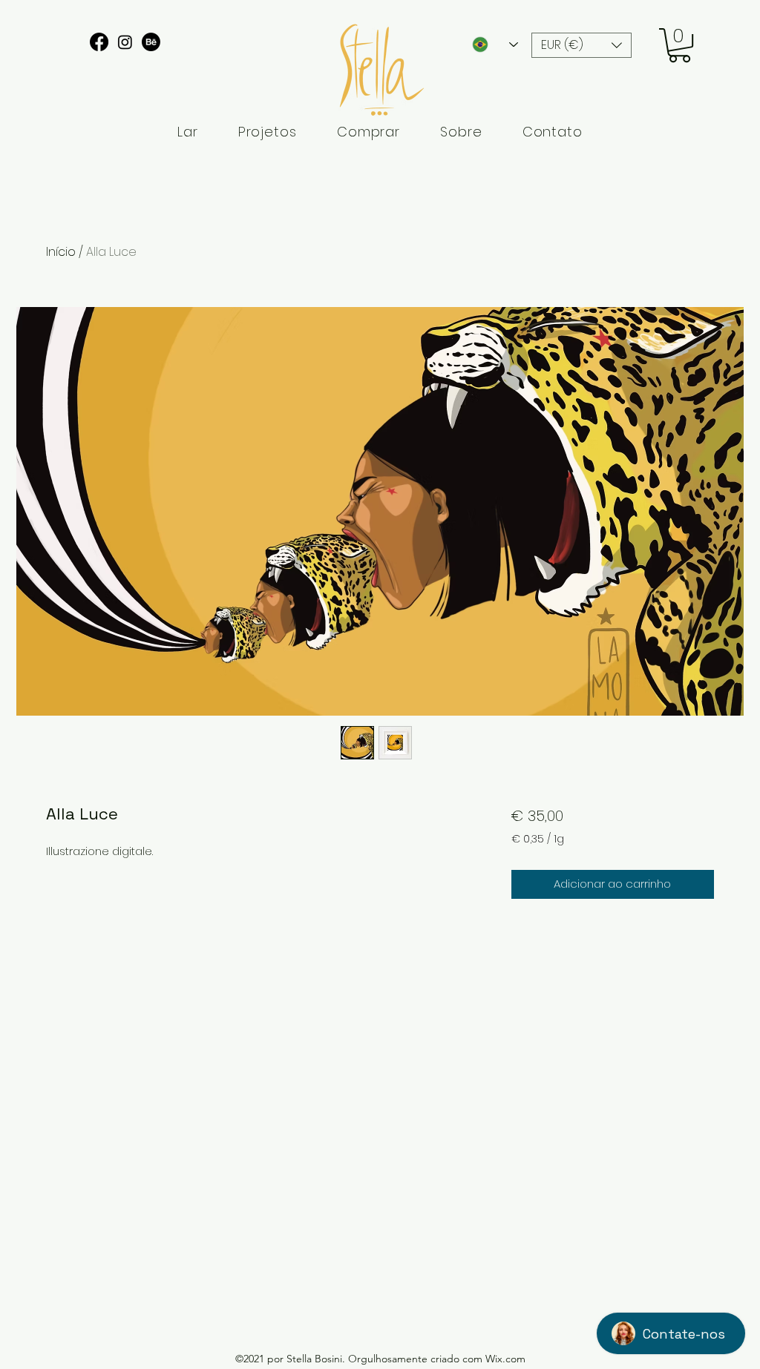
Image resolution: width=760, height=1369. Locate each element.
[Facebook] (99, 42)
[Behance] (151, 42)
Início (61, 251)
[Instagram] (125, 42)
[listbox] (581, 45)
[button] (581, 45)
